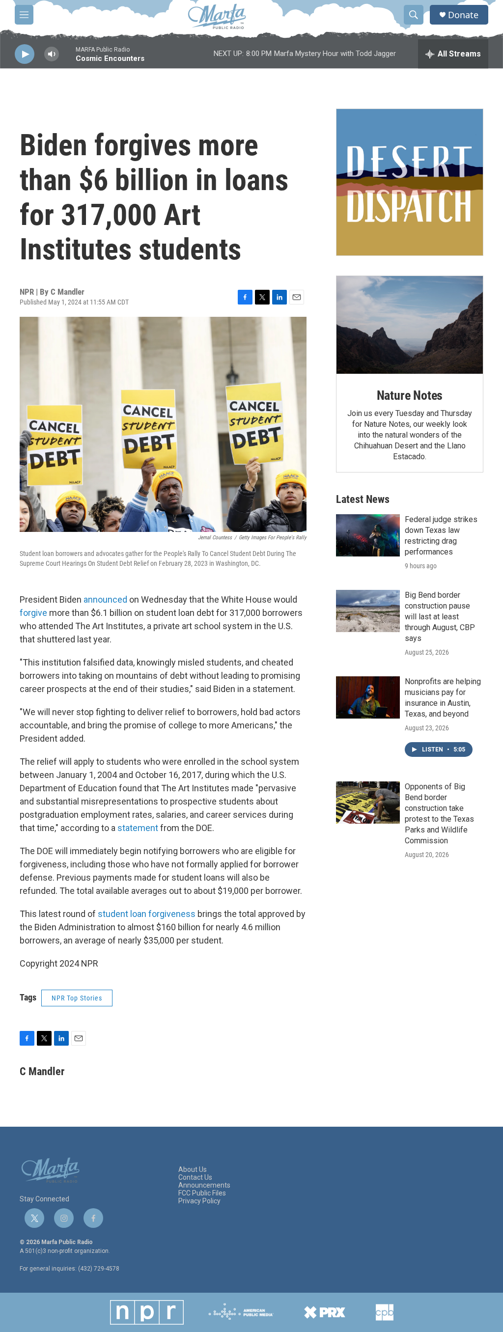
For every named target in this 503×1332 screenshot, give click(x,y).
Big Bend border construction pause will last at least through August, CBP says (440, 616)
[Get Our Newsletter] (409, 182)
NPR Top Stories (77, 998)
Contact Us (195, 1177)
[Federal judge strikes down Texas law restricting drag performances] (368, 535)
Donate (463, 15)
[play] (24, 54)
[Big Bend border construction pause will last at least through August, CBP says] (368, 611)
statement (137, 828)
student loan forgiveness (147, 914)
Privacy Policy (199, 1201)
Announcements (204, 1185)
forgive (33, 613)
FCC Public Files (202, 1193)
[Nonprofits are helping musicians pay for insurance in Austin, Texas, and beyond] (368, 697)
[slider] (67, 59)
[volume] (51, 54)
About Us (192, 1169)
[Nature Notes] (409, 325)
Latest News (363, 499)
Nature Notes (410, 395)
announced (105, 599)
